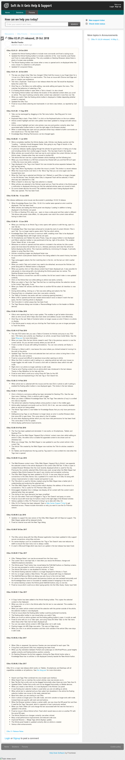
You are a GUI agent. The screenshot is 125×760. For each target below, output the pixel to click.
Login (7, 738)
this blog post (41, 670)
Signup (16, 738)
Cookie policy (115, 746)
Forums (32, 12)
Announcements (36, 34)
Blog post (19, 338)
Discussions (9, 34)
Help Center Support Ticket (56, 503)
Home (7, 12)
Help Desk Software (57, 753)
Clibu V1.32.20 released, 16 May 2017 (106, 39)
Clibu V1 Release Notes (15, 731)
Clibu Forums (22, 34)
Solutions (19, 12)
